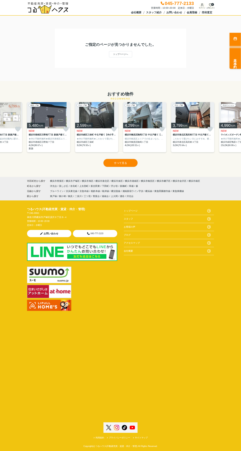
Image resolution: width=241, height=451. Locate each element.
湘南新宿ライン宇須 (133, 191)
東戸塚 (53, 196)
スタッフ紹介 (154, 12)
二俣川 (78, 196)
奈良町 (74, 186)
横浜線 (149, 191)
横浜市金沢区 (179, 181)
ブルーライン (57, 191)
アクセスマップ (132, 243)
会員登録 (192, 12)
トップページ (131, 210)
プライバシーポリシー (119, 437)
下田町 (106, 186)
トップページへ (120, 54)
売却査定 (207, 12)
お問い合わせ (174, 12)
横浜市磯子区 (164, 181)
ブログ (127, 235)
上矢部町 (84, 186)
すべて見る (120, 163)
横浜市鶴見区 (148, 181)
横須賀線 (116, 191)
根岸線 (106, 191)
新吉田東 (95, 186)
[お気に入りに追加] (17, 129)
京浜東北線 (72, 191)
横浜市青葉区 (57, 181)
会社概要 (136, 12)
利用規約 (100, 437)
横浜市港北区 (102, 181)
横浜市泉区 (117, 181)
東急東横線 (178, 191)
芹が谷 (115, 186)
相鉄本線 (96, 191)
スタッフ (128, 218)
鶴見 (70, 196)
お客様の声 (129, 227)
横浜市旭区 (87, 181)
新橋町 (124, 186)
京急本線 (84, 191)
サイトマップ (141, 437)
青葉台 (96, 196)
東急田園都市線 (162, 191)
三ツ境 (87, 196)
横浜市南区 (194, 181)
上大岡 (114, 196)
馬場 (131, 186)
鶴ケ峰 (62, 196)
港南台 (105, 196)
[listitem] (49, 127)
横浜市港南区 (132, 181)
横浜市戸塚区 (73, 181)
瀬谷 (122, 196)
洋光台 (54, 186)
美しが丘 (64, 186)
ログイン (202, 8)
